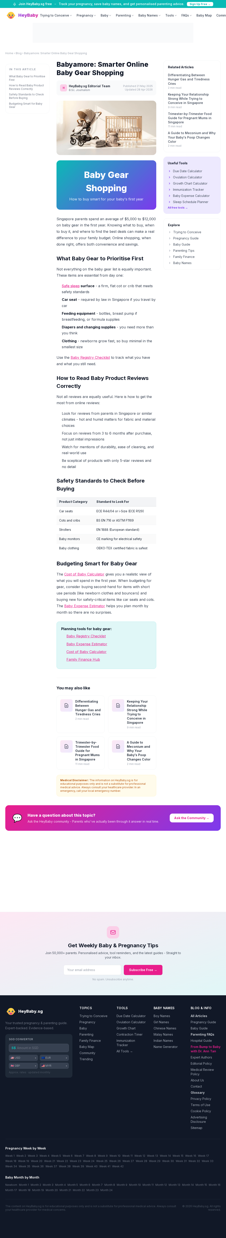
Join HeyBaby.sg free (35, 4)
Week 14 (165, 1155)
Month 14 (188, 1184)
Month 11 (148, 1184)
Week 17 (203, 1155)
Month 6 (85, 1184)
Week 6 (68, 1155)
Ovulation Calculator (187, 177)
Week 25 (101, 1161)
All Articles (199, 1016)
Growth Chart (126, 1028)
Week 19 (23, 1161)
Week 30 (168, 1161)
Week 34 (11, 1166)
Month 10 (135, 1184)
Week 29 (154, 1161)
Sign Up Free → (200, 4)
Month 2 (36, 1184)
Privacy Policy (201, 1099)
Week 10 (115, 1155)
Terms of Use (200, 1105)
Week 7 (79, 1155)
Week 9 (103, 1155)
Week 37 (51, 1166)
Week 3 (33, 1155)
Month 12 (161, 1184)
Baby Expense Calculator (191, 196)
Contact (196, 1086)
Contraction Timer (130, 1034)
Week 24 (88, 1161)
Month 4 (60, 1184)
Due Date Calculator (187, 171)
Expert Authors (201, 1057)
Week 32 (194, 1161)
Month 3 (48, 1184)
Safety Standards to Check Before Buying (26, 96)
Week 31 (181, 1161)
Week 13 (152, 1155)
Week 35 (24, 1166)
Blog (19, 53)
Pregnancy (85, 15)
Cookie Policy (201, 1111)
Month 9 (122, 1184)
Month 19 (38, 1190)
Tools (169, 15)
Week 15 (178, 1155)
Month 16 (214, 1184)
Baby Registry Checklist (90, 357)
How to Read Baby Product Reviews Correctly (26, 87)
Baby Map (204, 15)
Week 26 (115, 1161)
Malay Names (163, 1034)
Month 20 (52, 1190)
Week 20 (36, 1161)
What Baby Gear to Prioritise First (27, 78)
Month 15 (201, 1184)
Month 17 (11, 1190)
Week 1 (10, 1155)
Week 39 (78, 1166)
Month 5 (73, 1184)
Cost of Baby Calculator (84, 574)
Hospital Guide (201, 1040)
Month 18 (24, 1190)
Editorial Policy (201, 1063)
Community (87, 1053)
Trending (86, 1059)
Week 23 (75, 1161)
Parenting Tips (183, 250)
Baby (104, 15)
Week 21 (49, 1161)
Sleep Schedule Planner (190, 202)
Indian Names (163, 1040)
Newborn (11, 1184)
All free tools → (178, 207)
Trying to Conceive (54, 15)
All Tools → (125, 1051)
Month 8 (109, 1184)
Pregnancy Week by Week (25, 1148)
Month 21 (65, 1190)
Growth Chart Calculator (190, 183)
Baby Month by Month (22, 1177)
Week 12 (139, 1155)
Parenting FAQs (202, 1034)
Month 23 (93, 1190)
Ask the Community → (191, 818)
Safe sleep (71, 286)
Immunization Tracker (188, 189)
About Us (197, 1080)
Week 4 (44, 1155)
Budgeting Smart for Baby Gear (25, 105)
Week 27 (128, 1161)
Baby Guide (181, 244)
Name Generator (166, 1047)
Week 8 (91, 1155)
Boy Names (162, 1016)
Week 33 (207, 1161)
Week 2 (21, 1155)
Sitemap (196, 1128)
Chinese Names (165, 1028)
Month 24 (106, 1190)
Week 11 (127, 1155)
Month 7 (97, 1184)
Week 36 (38, 1166)
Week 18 (10, 1161)
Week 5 (56, 1155)
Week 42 (118, 1166)
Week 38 (65, 1166)
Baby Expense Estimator (84, 606)
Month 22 (79, 1190)
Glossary (198, 1092)
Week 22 (62, 1161)
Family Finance (184, 257)
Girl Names (161, 1022)
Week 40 (92, 1166)
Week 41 (104, 1166)
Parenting (123, 15)
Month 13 (174, 1184)
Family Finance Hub (83, 659)
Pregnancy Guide (186, 238)
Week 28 (141, 1161)
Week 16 (190, 1155)
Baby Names (148, 15)
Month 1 (24, 1184)
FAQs (185, 15)
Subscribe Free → (143, 970)
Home (9, 53)
